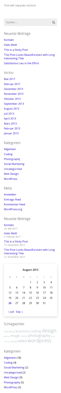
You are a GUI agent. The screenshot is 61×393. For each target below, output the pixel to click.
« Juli (11, 311)
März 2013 (10, 123)
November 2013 (13, 94)
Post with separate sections (20, 5)
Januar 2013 (11, 133)
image (15, 335)
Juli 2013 (9, 113)
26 (9, 303)
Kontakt (9, 40)
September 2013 (14, 104)
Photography (12, 159)
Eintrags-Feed (12, 199)
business (22, 331)
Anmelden (10, 194)
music (24, 336)
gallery (6, 336)
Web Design (11, 174)
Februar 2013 (12, 128)
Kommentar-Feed (14, 204)
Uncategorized (13, 169)
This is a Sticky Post (16, 50)
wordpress (39, 340)
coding (35, 331)
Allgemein (10, 149)
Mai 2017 (9, 79)
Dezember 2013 (13, 89)
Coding (8, 154)
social (14, 341)
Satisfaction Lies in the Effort (21, 63)
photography (39, 335)
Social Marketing (14, 164)
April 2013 (10, 118)
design (49, 330)
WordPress (10, 179)
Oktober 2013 (12, 99)
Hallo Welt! (10, 45)
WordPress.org (13, 209)
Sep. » (19, 311)
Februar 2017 (12, 84)
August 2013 (11, 108)
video (22, 340)
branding (9, 331)
